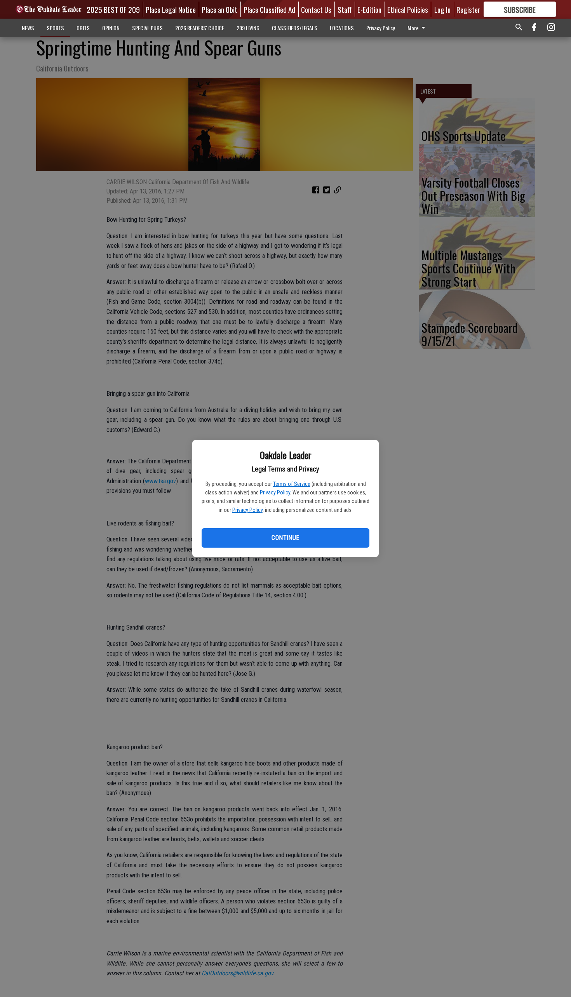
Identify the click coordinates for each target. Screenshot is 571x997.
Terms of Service (291, 484)
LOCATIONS (342, 28)
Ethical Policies (407, 9)
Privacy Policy (275, 492)
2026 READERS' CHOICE (199, 28)
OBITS (83, 28)
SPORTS (55, 28)
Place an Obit (219, 9)
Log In (442, 9)
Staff (345, 9)
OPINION (111, 28)
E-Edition (369, 9)
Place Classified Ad (269, 9)
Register (468, 9)
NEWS (28, 28)
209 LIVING (248, 28)
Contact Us (316, 9)
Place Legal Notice (171, 9)
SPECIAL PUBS (147, 28)
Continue (285, 537)
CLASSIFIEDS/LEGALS (294, 28)
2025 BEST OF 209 (113, 9)
